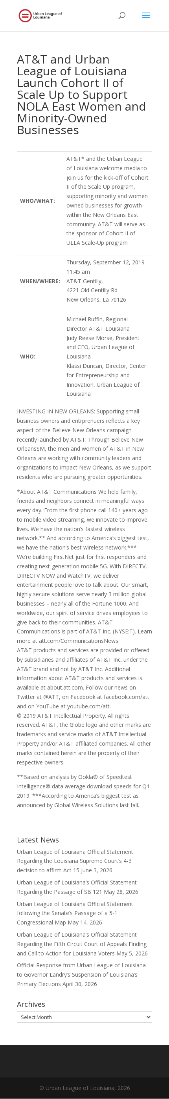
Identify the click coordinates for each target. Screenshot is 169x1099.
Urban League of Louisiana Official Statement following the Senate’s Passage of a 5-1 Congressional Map (75, 913)
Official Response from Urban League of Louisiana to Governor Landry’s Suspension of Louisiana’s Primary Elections (81, 974)
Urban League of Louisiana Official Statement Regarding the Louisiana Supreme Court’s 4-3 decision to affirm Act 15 (75, 861)
